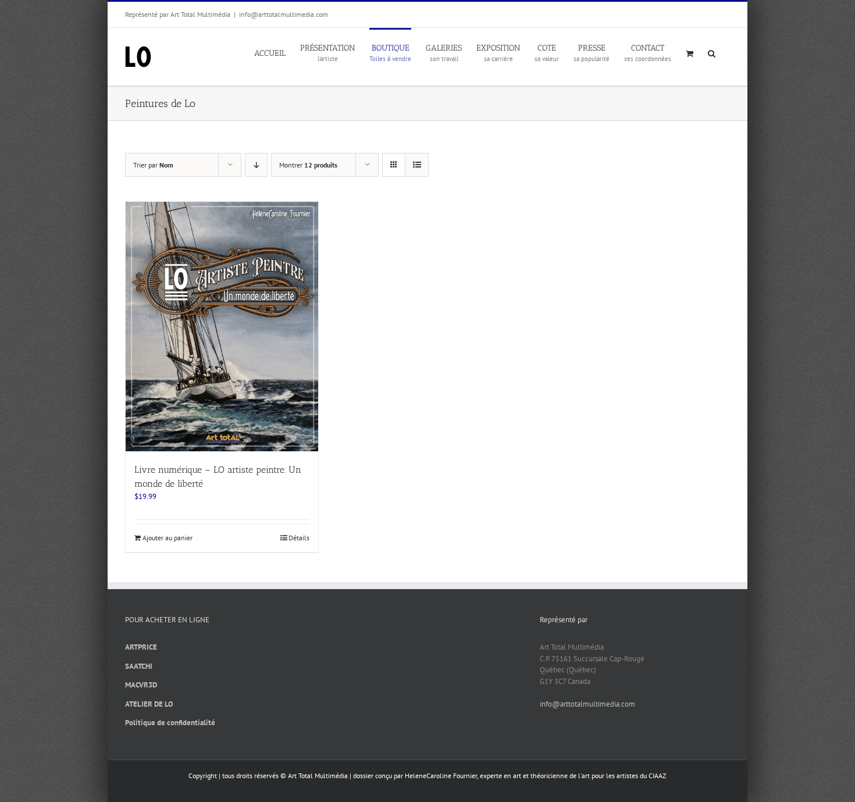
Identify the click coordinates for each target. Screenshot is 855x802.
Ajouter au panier (167, 537)
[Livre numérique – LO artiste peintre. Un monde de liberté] (222, 326)
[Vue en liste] (416, 165)
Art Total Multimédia (318, 775)
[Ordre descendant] (256, 165)
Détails (298, 537)
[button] (711, 52)
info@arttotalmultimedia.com (283, 14)
